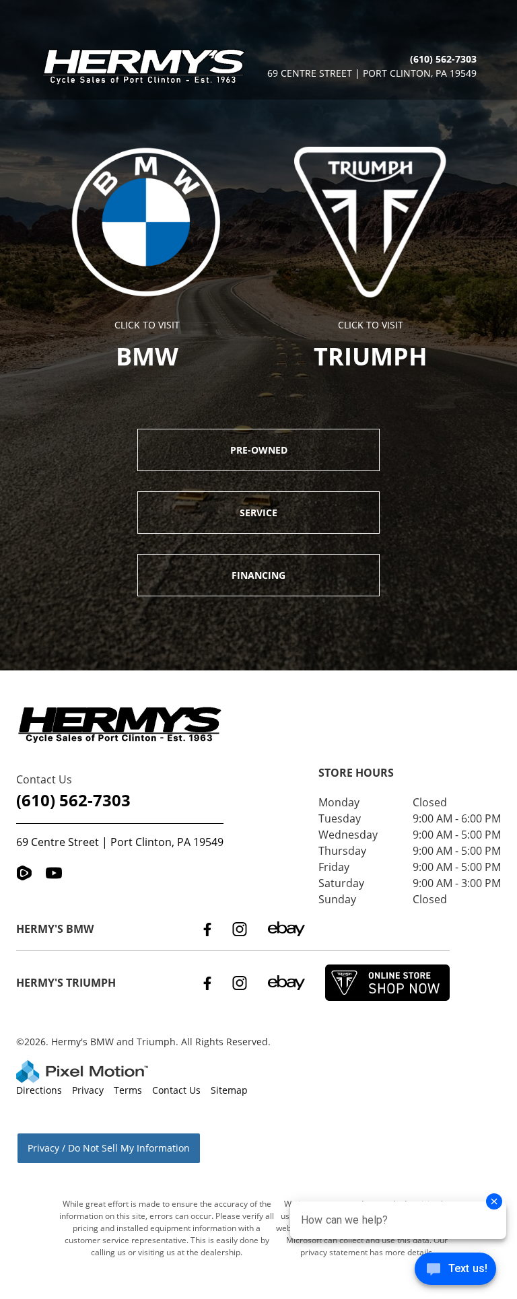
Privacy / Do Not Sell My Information (109, 1148)
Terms (128, 1090)
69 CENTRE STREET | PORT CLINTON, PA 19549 (372, 73)
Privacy (88, 1090)
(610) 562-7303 (73, 800)
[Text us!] (455, 1271)
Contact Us (176, 1090)
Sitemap (229, 1090)
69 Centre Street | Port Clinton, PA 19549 (119, 842)
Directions (39, 1090)
